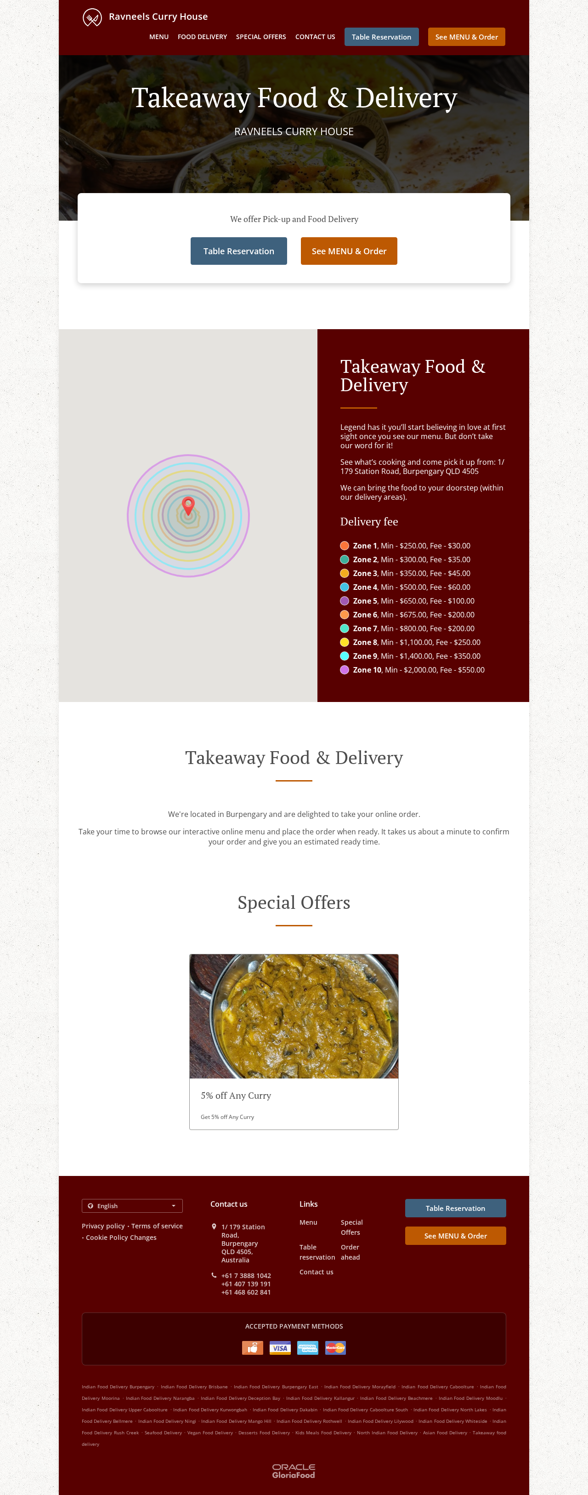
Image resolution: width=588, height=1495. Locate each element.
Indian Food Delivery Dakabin (285, 1409)
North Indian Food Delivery (388, 1432)
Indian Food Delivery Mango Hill (236, 1421)
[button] (294, 1042)
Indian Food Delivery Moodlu (471, 1398)
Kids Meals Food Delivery (324, 1432)
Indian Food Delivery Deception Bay (240, 1398)
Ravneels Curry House (157, 16)
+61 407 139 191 (246, 1284)
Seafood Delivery (164, 1432)
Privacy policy (103, 1225)
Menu (159, 36)
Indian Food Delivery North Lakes (450, 1409)
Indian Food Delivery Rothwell (309, 1421)
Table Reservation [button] (382, 36)
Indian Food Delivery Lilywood (380, 1421)
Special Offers (261, 36)
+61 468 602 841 (246, 1292)
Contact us (315, 36)
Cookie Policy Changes (121, 1237)
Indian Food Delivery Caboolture (437, 1386)
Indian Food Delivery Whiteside (452, 1421)
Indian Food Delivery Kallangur (320, 1398)
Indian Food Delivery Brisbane (194, 1386)
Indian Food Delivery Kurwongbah (210, 1409)
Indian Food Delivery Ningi (167, 1421)
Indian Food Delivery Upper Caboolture (125, 1409)
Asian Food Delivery (446, 1432)
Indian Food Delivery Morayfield (360, 1386)
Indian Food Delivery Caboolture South (365, 1409)
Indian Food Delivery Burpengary (118, 1386)
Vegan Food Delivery (211, 1432)
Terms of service (157, 1225)
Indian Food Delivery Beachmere (396, 1398)
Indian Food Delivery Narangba (160, 1398)
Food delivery (202, 36)
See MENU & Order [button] (466, 36)
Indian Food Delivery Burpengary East (276, 1386)
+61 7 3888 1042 (246, 1276)
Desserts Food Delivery (265, 1432)
